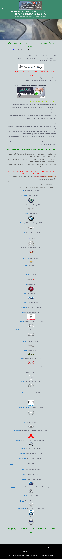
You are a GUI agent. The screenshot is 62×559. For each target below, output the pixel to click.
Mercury (23, 417)
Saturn (23, 469)
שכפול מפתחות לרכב (49, 78)
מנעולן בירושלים (15, 548)
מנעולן (22, 177)
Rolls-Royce (23, 458)
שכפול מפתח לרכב (50, 176)
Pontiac (22, 448)
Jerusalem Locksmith (29, 548)
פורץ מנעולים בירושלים (28, 551)
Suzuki (13, 487)
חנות (39, 551)
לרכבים (41, 182)
